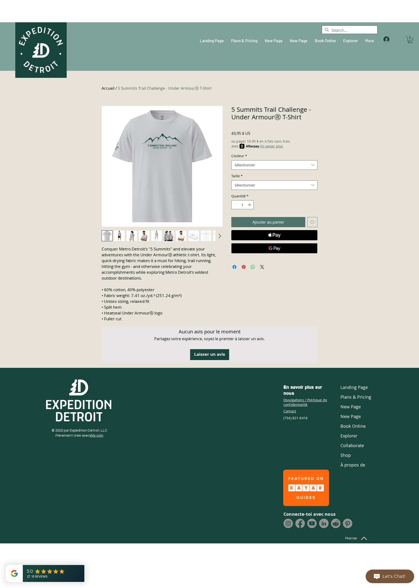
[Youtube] (312, 523)
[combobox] (274, 165)
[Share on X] (262, 267)
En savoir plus (271, 146)
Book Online (353, 426)
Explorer (348, 436)
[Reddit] (335, 523)
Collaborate (352, 445)
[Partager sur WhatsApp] (253, 267)
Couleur (239, 155)
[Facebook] (300, 523)
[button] (410, 39)
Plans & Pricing (353, 397)
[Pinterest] (347, 523)
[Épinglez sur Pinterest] (244, 267)
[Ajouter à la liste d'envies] (312, 222)
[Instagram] (288, 523)
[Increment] (250, 205)
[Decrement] (235, 205)
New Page (350, 407)
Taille (237, 176)
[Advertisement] (42, 11)
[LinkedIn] (324, 523)
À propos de (352, 465)
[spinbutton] (242, 205)
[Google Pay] (274, 248)
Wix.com (96, 435)
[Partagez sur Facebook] (234, 267)
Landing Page (353, 387)
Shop (345, 455)
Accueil (108, 88)
